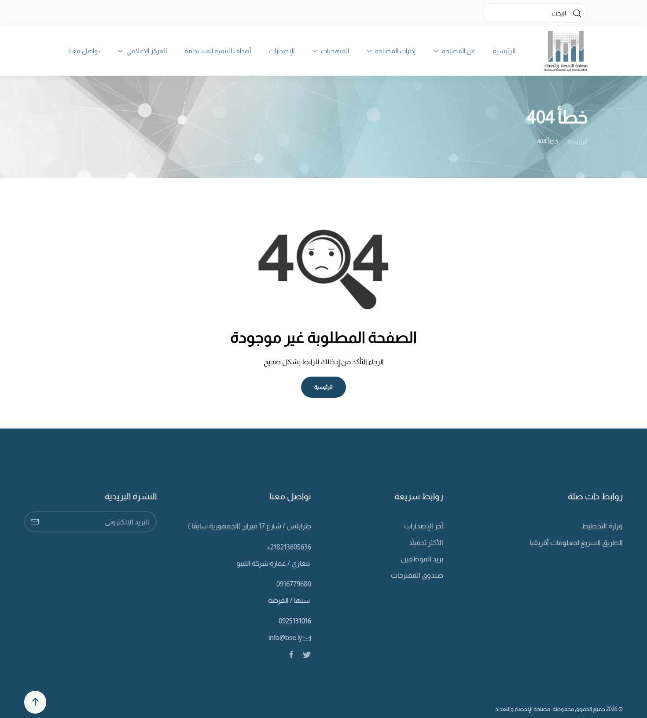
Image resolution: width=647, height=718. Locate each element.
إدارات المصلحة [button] (395, 51)
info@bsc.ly (285, 637)
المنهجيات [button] (335, 51)
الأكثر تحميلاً (426, 542)
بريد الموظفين (422, 559)
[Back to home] (566, 51)
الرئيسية (504, 51)
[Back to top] (35, 702)
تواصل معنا (84, 51)
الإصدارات (281, 51)
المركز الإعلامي (146, 51)
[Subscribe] (34, 521)
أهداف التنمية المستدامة (217, 51)
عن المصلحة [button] (458, 51)
